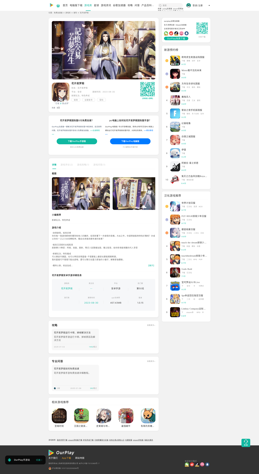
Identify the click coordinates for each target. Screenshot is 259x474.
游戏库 (68, 13)
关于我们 (53, 458)
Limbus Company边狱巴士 (194, 309)
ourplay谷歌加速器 (172, 21)
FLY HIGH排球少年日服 (194, 216)
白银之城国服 (188, 136)
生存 (198, 61)
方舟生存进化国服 (191, 83)
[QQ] (187, 33)
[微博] (171, 33)
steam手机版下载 (75, 440)
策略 (188, 61)
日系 (202, 233)
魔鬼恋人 (186, 97)
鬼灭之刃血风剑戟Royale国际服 (197, 176)
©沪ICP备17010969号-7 (89, 463)
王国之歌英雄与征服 (84, 426)
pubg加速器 (167, 9)
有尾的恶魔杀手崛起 (151, 426)
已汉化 (189, 207)
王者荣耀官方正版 (101, 440)
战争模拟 (201, 299)
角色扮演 (190, 180)
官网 (76, 100)
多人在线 (195, 114)
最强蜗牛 (126, 426)
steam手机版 (138, 440)
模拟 (198, 87)
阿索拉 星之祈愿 (190, 163)
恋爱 (188, 100)
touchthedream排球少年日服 (195, 256)
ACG (201, 207)
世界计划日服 (188, 203)
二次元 (196, 233)
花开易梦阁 (67, 288)
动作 (193, 61)
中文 (188, 87)
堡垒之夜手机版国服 (192, 110)
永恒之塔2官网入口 (116, 440)
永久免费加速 (169, 25)
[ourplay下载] (57, 5)
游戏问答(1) (99, 164)
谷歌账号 (89, 100)
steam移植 (190, 312)
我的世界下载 (62, 440)
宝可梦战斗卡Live (191, 282)
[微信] (166, 33)
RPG (195, 259)
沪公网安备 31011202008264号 (65, 468)
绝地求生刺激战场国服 (193, 57)
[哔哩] (182, 33)
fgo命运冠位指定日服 (192, 295)
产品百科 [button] (147, 5)
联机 (193, 87)
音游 (195, 207)
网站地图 (79, 458)
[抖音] (176, 33)
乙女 (193, 100)
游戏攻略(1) (83, 164)
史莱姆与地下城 (104, 426)
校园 (188, 246)
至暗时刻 (59, 426)
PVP (200, 259)
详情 (54, 164)
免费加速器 (58, 13)
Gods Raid (187, 269)
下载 (183, 61)
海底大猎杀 (148, 440)
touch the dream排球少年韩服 (196, 242)
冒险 (75, 13)
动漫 (198, 246)
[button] (54, 193)
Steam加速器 (181, 25)
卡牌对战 (201, 286)
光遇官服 (128, 440)
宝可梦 (188, 286)
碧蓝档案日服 (188, 229)
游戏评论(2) (67, 164)
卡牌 (194, 286)
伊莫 (184, 150)
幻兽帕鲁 (186, 123)
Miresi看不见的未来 (192, 70)
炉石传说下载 (88, 440)
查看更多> (151, 325)
